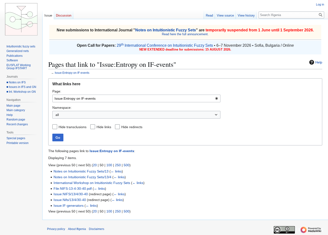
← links (116, 171)
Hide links (104, 127)
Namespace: (62, 107)
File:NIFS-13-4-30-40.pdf (73, 188)
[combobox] (136, 98)
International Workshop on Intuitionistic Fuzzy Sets (92, 183)
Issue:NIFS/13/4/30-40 (71, 194)
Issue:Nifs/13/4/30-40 (70, 200)
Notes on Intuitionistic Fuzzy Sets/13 (81, 171)
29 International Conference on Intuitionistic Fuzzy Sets (165, 45)
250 (118, 165)
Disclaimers (96, 229)
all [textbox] (57, 115)
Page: (56, 91)
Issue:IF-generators (69, 205)
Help (318, 62)
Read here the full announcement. (185, 34)
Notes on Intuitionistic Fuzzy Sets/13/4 (82, 177)
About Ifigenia (77, 229)
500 (126, 165)
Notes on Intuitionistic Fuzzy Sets (165, 30)
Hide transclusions (72, 127)
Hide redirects (131, 127)
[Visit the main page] (21, 19)
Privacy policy (56, 229)
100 (109, 165)
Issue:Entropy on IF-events (72, 72)
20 (95, 165)
